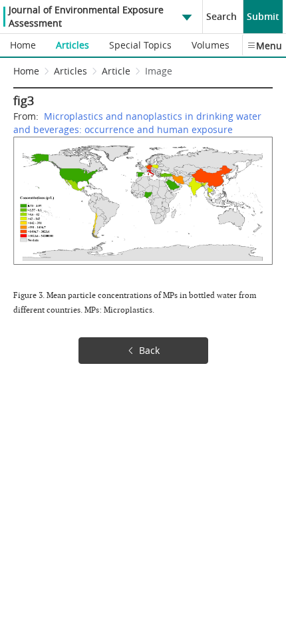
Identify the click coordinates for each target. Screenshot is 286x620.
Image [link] (158, 71)
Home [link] (26, 71)
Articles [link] (70, 71)
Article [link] (116, 71)
